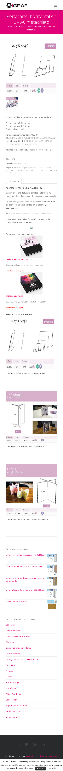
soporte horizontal (13, 173)
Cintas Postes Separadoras (18, 636)
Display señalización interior (18, 648)
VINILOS (19, 138)
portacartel (51, 170)
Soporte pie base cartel (16, 705)
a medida (17, 167)
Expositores (11, 665)
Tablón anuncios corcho (16, 711)
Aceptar (40, 768)
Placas (9, 676)
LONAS (12, 138)
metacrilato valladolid (46, 167)
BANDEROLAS (32, 144)
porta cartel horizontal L (15, 170)
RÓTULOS (28, 141)
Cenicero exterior (13, 630)
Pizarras (9, 671)
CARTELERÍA (46, 138)
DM (37, 138)
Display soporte (20, 163)
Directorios (11, 642)
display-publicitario (29, 167)
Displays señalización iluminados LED (22, 659)
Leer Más (52, 768)
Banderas (10, 624)
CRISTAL (31, 138)
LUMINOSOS (39, 141)
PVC (25, 138)
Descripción (14, 181)
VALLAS (21, 144)
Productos (20, 26)
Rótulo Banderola (13, 694)
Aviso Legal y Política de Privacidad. (41, 756)
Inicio (10, 26)
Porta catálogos (13, 682)
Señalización (11, 699)
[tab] (14, 181)
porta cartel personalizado (36, 170)
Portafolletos (11, 688)
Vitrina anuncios (13, 717)
